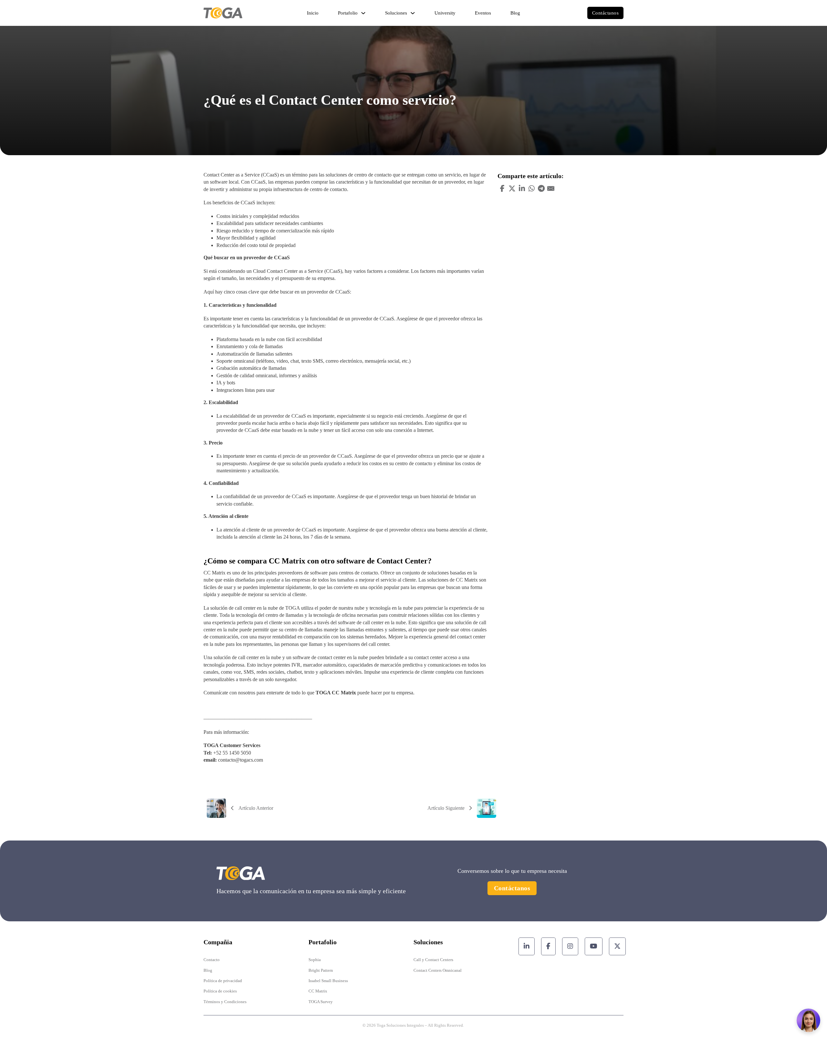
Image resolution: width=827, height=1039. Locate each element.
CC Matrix (318, 991)
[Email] (551, 188)
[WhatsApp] (531, 188)
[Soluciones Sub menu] (412, 13)
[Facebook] (502, 188)
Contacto (212, 959)
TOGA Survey (321, 1001)
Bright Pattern (321, 970)
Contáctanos (605, 13)
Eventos (483, 13)
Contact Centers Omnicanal (438, 970)
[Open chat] (808, 1020)
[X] (512, 188)
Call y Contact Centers (433, 959)
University (444, 13)
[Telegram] (541, 188)
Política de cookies (220, 991)
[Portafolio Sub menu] (363, 13)
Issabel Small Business (328, 980)
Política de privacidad (223, 980)
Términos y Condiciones (225, 1001)
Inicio (313, 13)
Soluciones (396, 13)
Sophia (315, 959)
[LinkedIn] (522, 188)
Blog (515, 13)
